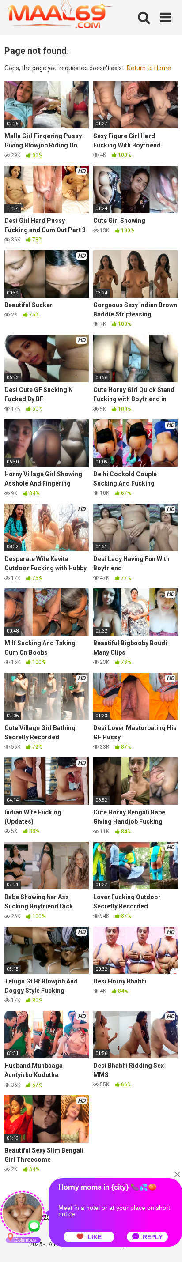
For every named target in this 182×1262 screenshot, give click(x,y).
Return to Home (149, 68)
